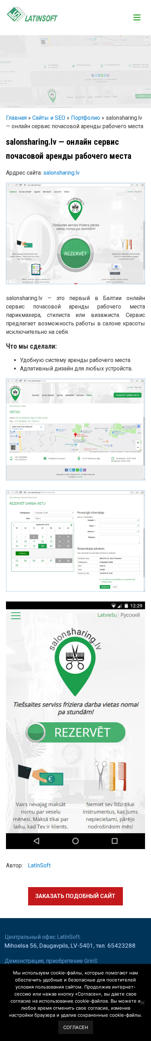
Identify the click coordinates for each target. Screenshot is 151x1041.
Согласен (75, 1027)
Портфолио (85, 117)
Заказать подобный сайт (75, 896)
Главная (16, 117)
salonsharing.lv (61, 172)
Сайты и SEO (48, 117)
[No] (142, 1002)
